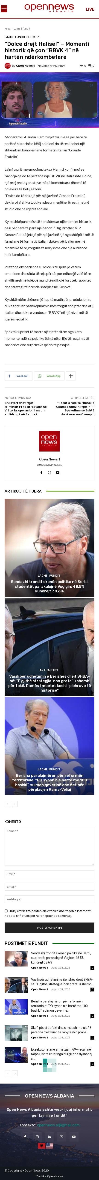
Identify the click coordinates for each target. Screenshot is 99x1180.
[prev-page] (7, 804)
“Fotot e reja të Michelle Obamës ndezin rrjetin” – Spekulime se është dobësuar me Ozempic (75, 408)
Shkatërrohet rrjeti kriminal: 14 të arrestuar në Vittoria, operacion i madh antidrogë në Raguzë (26, 408)
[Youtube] (57, 471)
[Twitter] (61, 1136)
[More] (71, 376)
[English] (50, 1145)
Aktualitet (49, 670)
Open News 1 (25, 65)
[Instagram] (49, 471)
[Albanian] (42, 1145)
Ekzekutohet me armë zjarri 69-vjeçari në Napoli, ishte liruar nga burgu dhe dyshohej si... (61, 1054)
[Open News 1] (8, 66)
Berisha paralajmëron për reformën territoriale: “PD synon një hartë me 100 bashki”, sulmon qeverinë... (59, 1005)
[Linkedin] (49, 1136)
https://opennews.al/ (49, 465)
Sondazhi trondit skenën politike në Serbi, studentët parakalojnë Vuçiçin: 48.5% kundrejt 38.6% (49, 586)
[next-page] (15, 804)
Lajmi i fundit (22, 28)
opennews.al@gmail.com (58, 1125)
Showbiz (32, 37)
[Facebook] (41, 471)
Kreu (8, 28)
